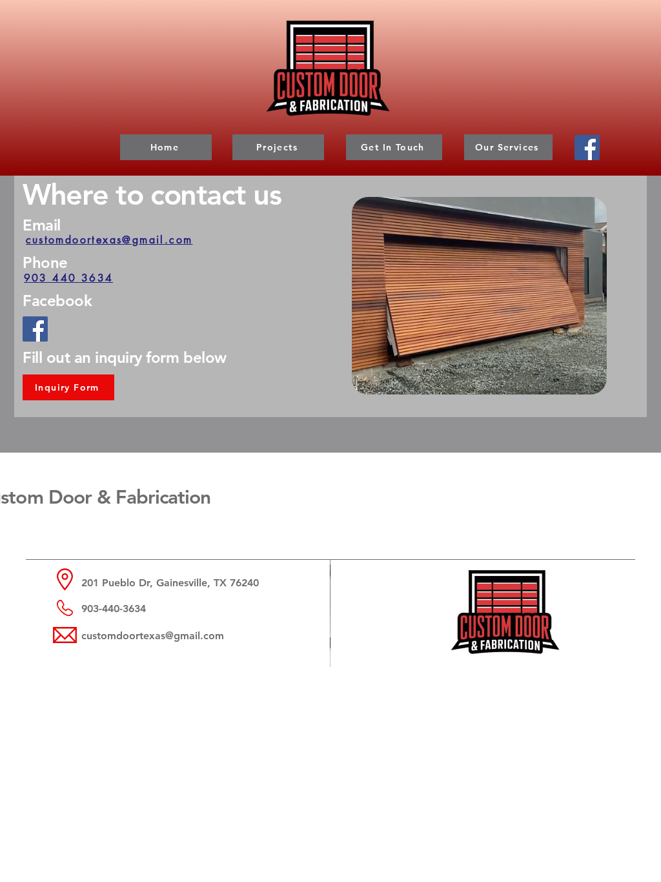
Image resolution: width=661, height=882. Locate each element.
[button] (590, 380)
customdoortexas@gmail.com (152, 636)
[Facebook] (587, 147)
